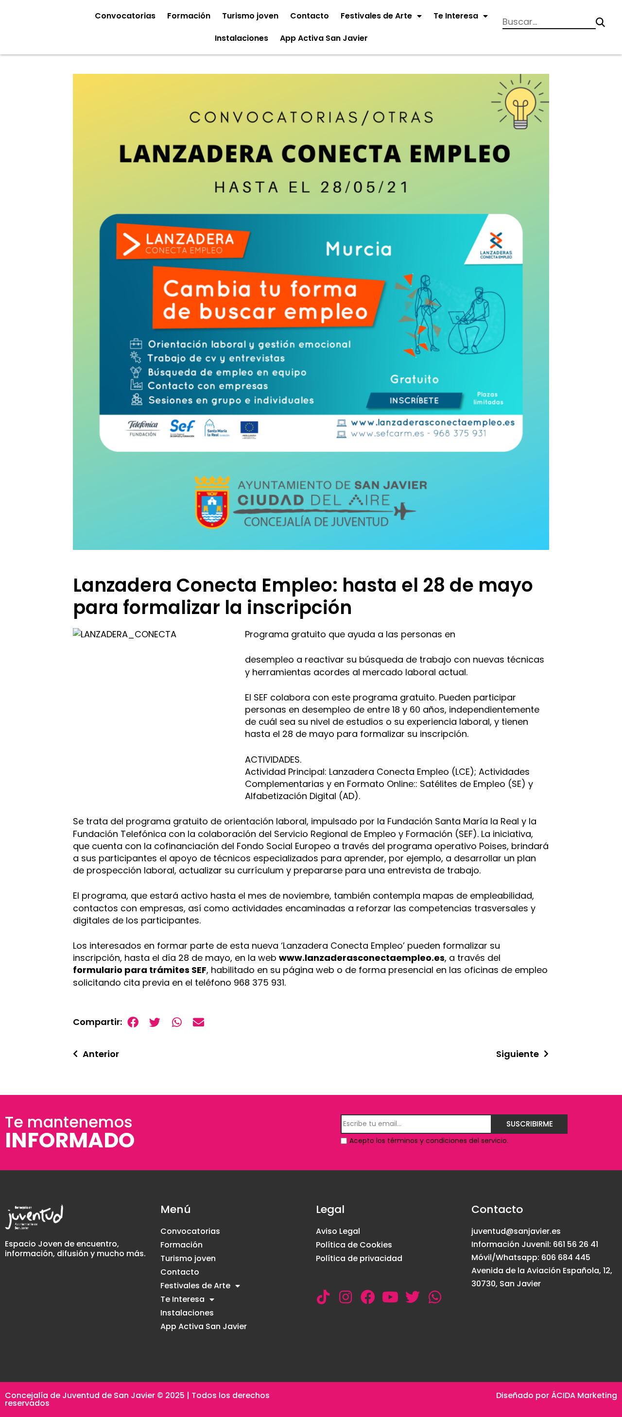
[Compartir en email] (198, 1022)
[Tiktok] (323, 1297)
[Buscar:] (548, 23)
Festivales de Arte (376, 15)
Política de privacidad (359, 1258)
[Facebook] (368, 1297)
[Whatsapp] (435, 1297)
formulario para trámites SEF (140, 970)
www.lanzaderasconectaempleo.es (362, 958)
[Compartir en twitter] (155, 1022)
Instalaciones (241, 38)
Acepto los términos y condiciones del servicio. (428, 1140)
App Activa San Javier (324, 38)
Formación (188, 15)
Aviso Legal (338, 1231)
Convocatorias (125, 15)
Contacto (309, 15)
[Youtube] (390, 1297)
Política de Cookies (354, 1244)
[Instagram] (345, 1297)
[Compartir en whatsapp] (177, 1022)
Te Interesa (455, 15)
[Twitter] (412, 1297)
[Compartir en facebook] (133, 1022)
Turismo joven (250, 15)
